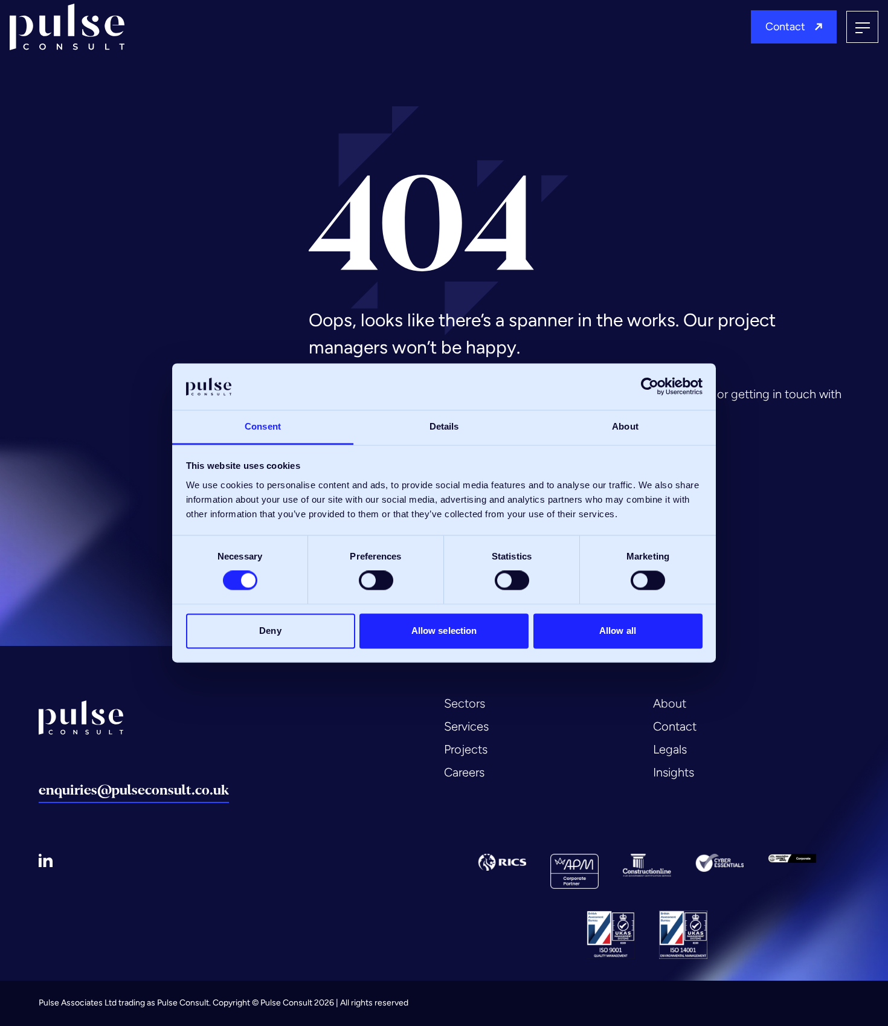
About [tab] (625, 426)
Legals (670, 749)
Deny (270, 630)
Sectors (464, 703)
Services (466, 726)
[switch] (376, 580)
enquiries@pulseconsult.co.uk (134, 790)
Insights (673, 772)
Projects (465, 749)
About (669, 703)
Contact (785, 26)
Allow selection (444, 630)
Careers (464, 772)
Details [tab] (444, 426)
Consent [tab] (263, 426)
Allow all (617, 630)
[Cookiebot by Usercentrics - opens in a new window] (650, 387)
